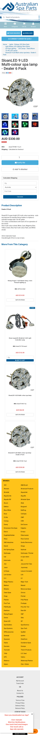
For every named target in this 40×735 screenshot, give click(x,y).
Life (22, 574)
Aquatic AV (7, 499)
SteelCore (24, 639)
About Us (20, 690)
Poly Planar (24, 600)
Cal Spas (23, 514)
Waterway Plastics (27, 660)
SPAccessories (9, 632)
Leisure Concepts (26, 571)
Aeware (6, 488)
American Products (27, 488)
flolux (5, 539)
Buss (5, 514)
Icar (5, 557)
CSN (22, 521)
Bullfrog (23, 510)
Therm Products (26, 650)
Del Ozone (24, 524)
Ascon (6, 503)
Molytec (6, 589)
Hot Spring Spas (9, 549)
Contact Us (20, 693)
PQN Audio (7, 607)
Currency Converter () (20, 39)
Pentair (23, 596)
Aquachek (24, 492)
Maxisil (23, 585)
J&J (5, 564)
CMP (22, 517)
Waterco (6, 660)
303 (5, 485)
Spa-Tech (24, 628)
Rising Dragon (8, 614)
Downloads (28, 33)
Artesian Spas (25, 499)
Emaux (23, 531)
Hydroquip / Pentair (27, 553)
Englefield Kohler (9, 535)
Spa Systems (8, 628)
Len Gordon (7, 574)
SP (22, 621)
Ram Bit (23, 610)
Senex (6, 617)
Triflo (5, 653)
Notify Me (21, 162)
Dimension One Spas (10, 528)
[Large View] (5, 116)
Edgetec (23, 528)
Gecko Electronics (26, 542)
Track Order (20, 683)
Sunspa (23, 646)
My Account (20, 681)
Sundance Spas (26, 643)
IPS (22, 560)
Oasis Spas (7, 592)
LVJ (5, 578)
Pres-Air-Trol (25, 607)
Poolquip (23, 603)
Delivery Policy (20, 705)
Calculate (20, 197)
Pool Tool (7, 603)
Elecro (6, 531)
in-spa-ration (25, 557)
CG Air (6, 517)
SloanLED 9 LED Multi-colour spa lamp (20, 395)
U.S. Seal (23, 653)
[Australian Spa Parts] (20, 6)
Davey (6, 524)
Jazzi (5, 567)
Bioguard (24, 506)
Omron (23, 592)
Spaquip (6, 635)
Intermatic (7, 560)
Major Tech (24, 582)
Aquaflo (23, 496)
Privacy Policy (20, 703)
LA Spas (6, 571)
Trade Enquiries (14, 33)
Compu (6, 521)
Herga (23, 546)
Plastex (6, 600)
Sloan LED (7, 621)
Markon (6, 585)
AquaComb (7, 496)
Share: (4, 73)
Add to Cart (20, 360)
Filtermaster (25, 535)
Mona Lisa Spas (26, 589)
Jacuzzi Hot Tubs (26, 564)
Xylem (6, 664)
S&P (22, 614)
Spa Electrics (25, 625)
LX (21, 578)
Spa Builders (8, 625)
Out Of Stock (20, 300)
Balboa (6, 506)
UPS (5, 657)
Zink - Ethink (25, 664)
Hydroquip (7, 553)
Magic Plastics (8, 582)
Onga (5, 596)
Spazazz (7, 639)
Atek (22, 503)
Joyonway (24, 567)
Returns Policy (20, 708)
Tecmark (7, 650)
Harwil (6, 546)
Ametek (6, 492)
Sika (22, 617)
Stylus (6, 643)
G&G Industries (8, 542)
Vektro (23, 657)
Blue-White (7, 510)
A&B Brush (24, 485)
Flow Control (25, 539)
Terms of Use (20, 700)
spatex (23, 635)
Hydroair (23, 549)
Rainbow (7, 610)
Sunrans (6, 646)
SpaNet (23, 632)
